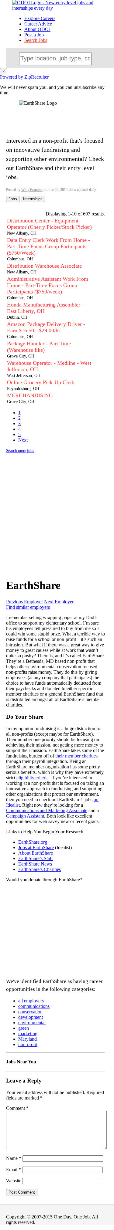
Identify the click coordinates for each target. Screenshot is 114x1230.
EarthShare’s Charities (39, 869)
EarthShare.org (32, 842)
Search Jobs (35, 40)
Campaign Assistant (25, 815)
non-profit (27, 1044)
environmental (32, 1022)
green (23, 1028)
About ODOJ (37, 29)
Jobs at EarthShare (36, 847)
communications (34, 1006)
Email (13, 1169)
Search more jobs (20, 450)
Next (23, 439)
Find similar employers (28, 607)
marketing (27, 1033)
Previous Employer (24, 601)
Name (13, 1158)
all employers (31, 1000)
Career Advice (38, 23)
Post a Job (34, 34)
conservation (30, 1011)
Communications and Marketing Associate (46, 810)
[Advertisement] (57, 515)
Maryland (27, 1039)
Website (13, 1180)
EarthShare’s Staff (35, 858)
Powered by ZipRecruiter (24, 77)
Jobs (13, 199)
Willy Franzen (32, 190)
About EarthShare (35, 853)
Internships (33, 199)
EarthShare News (35, 863)
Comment (17, 1108)
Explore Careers (39, 18)
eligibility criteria (32, 777)
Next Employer (59, 601)
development (30, 1017)
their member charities (76, 755)
